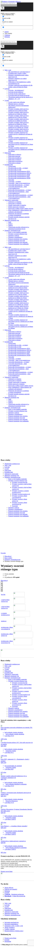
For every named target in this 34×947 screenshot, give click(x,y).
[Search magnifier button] (2, 8)
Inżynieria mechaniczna (12, 922)
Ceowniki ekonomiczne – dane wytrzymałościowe (17, 187)
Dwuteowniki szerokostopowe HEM (19, 178)
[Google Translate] (17, 587)
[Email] (17, 582)
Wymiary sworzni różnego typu (17, 234)
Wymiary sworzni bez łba (19, 482)
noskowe (3, 621)
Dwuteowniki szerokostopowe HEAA (19, 173)
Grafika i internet (10, 929)
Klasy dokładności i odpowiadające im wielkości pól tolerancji (19, 211)
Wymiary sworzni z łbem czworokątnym (19, 496)
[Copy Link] (17, 584)
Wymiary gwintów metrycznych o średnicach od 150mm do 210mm (18, 130)
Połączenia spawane (14, 156)
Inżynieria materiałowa (11, 924)
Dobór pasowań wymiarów (16, 207)
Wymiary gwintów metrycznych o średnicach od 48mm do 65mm (18, 119)
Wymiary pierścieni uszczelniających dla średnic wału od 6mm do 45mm (20, 86)
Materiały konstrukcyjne (12, 220)
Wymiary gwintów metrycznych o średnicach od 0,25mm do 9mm (18, 109)
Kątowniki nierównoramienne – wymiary (20, 195)
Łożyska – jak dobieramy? (16, 90)
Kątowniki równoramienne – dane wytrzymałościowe (18, 192)
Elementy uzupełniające (15, 237)
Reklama (7, 891)
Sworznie (15, 506)
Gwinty (7, 100)
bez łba (3, 594)
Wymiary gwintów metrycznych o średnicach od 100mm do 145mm (18, 126)
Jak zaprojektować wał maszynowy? (19, 72)
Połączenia (8, 153)
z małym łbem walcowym (5, 600)
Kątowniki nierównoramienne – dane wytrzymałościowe (19, 197)
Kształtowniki (9, 164)
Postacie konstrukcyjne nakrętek (17, 242)
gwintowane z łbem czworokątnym (7, 628)
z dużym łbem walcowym (5, 607)
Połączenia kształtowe (14, 158)
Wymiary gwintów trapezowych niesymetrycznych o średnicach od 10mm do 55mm (20, 144)
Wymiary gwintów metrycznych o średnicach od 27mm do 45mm (18, 116)
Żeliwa (10, 224)
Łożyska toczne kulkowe (15, 92)
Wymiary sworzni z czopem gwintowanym (20, 491)
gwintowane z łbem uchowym (7, 634)
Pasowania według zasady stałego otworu (20, 208)
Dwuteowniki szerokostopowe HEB (19, 175)
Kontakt (7, 892)
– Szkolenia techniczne (14, 894)
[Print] (17, 589)
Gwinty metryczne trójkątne (16, 102)
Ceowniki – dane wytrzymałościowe (19, 183)
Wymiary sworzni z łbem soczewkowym (19, 503)
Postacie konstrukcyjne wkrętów (18, 239)
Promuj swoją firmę (6, 871)
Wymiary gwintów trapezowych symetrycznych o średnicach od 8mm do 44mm (20, 134)
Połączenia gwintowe (14, 159)
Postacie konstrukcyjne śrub (16, 240)
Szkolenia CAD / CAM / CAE (14, 926)
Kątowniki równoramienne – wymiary (19, 190)
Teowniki (11, 180)
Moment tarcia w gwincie (16, 104)
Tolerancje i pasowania (11, 200)
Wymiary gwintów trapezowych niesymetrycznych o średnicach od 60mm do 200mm (20, 149)
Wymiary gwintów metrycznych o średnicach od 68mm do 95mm (18, 123)
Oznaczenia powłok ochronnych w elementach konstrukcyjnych (18, 228)
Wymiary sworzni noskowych (21, 494)
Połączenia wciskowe (14, 154)
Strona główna (9, 887)
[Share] (17, 591)
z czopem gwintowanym (5, 614)
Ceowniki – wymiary (14, 181)
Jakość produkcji (10, 927)
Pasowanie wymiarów (15, 203)
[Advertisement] (17, 440)
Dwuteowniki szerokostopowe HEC (19, 176)
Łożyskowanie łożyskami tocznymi (18, 95)
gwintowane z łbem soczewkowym (7, 641)
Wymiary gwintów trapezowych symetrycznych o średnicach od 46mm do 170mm (20, 139)
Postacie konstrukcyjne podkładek (18, 244)
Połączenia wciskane (14, 163)
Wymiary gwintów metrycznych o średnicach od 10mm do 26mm (18, 113)
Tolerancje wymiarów (14, 202)
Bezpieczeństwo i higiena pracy (14, 931)
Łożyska (7, 88)
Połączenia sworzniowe (15, 161)
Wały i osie (8, 70)
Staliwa (10, 225)
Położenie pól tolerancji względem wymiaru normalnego (18, 214)
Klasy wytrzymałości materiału (17, 232)
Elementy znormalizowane (12, 230)
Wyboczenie (12, 166)
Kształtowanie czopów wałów (17, 73)
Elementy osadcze (13, 235)
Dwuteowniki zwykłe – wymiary (18, 168)
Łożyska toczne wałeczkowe (17, 93)
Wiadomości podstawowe (12, 463)
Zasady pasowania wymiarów (17, 205)
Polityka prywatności (11, 889)
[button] (7, 31)
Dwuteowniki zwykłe (14, 169)
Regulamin (8, 941)
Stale (9, 222)
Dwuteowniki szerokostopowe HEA (19, 171)
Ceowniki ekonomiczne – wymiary (18, 185)
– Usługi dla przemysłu (15, 896)
